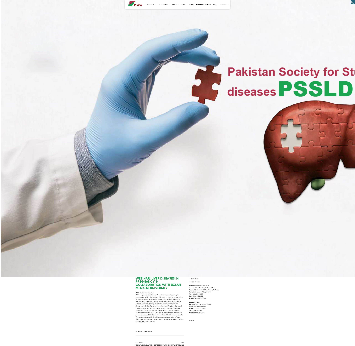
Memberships (163, 5)
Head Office (194, 278)
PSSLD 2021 (148, 331)
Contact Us (224, 5)
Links (183, 5)
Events (174, 5)
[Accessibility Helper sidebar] (353, 2)
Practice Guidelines (203, 5)
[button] (151, 4)
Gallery (191, 5)
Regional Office (195, 281)
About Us (150, 5)
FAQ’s (215, 5)
